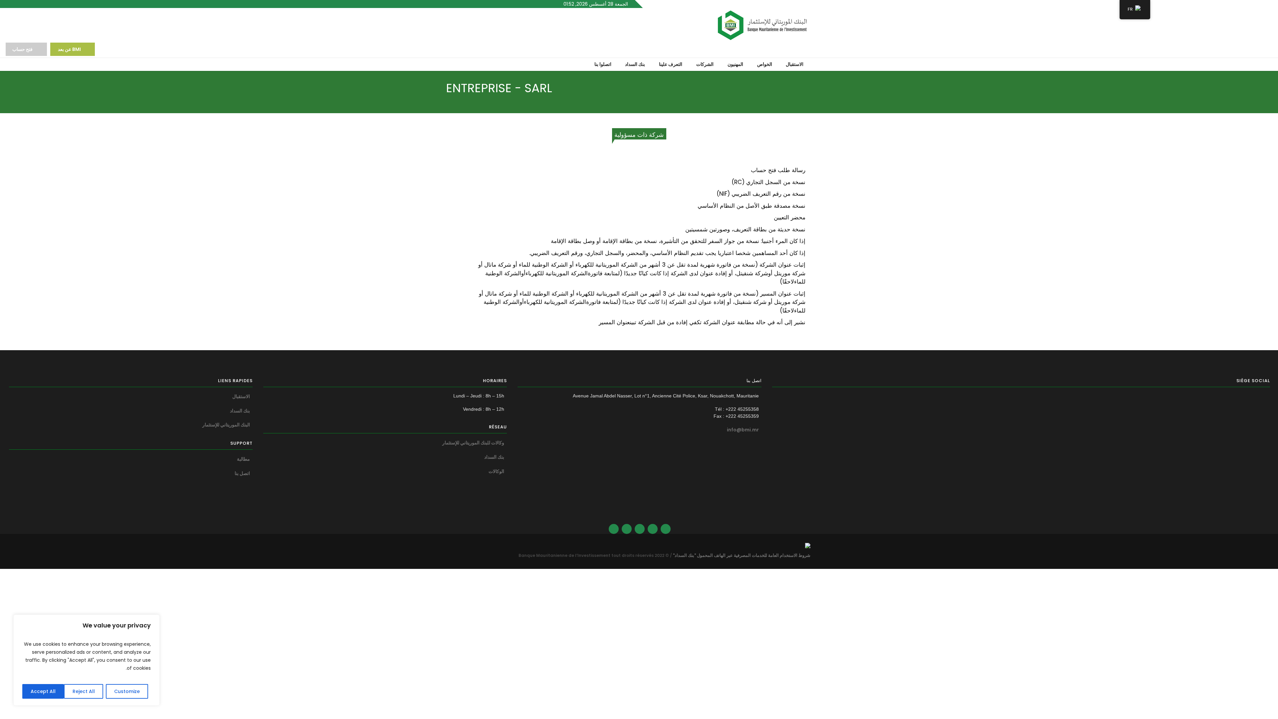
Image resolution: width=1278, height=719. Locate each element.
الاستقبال (241, 396)
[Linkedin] (666, 529)
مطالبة (243, 459)
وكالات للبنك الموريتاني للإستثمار (473, 442)
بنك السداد (494, 457)
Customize (127, 691)
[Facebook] (653, 529)
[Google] (640, 529)
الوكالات (496, 471)
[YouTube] (614, 529)
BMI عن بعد (69, 49)
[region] (86, 660)
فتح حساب (22, 49)
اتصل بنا (242, 473)
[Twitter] (627, 529)
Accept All (43, 691)
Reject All (84, 691)
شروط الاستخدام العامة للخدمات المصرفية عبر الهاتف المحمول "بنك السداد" (741, 555)
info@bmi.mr (743, 429)
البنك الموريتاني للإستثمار (226, 424)
